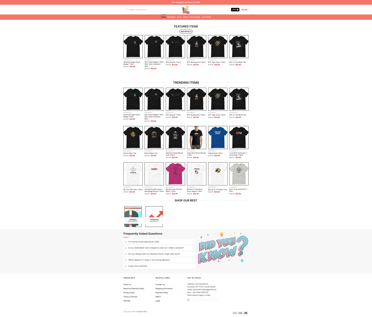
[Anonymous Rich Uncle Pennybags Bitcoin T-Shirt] (154, 173)
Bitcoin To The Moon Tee (217, 189)
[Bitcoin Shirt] (186, 9)
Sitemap (127, 301)
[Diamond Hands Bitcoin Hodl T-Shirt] (175, 137)
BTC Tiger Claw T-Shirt (216, 62)
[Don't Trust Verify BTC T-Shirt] (238, 173)
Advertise (206, 17)
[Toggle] (126, 242)
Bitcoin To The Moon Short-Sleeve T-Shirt (194, 190)
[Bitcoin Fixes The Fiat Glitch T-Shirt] (175, 173)
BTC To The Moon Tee (237, 62)
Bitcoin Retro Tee (151, 153)
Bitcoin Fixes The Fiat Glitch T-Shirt (174, 190)
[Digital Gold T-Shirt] (217, 137)
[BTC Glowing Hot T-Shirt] (196, 46)
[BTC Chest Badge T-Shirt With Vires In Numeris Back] (154, 46)
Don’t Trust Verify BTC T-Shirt (238, 190)
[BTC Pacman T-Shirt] (175, 46)
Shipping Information (164, 289)
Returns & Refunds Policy (134, 289)
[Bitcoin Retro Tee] (154, 137)
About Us (127, 284)
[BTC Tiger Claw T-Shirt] (217, 46)
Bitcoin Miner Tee (129, 153)
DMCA (158, 297)
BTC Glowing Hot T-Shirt (196, 62)
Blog (179, 17)
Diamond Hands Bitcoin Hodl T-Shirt (174, 154)
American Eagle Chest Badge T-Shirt (132, 63)
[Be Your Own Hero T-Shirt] (133, 173)
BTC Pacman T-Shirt (173, 62)
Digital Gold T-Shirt (215, 153)
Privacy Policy (129, 293)
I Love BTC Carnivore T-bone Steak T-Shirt (238, 154)
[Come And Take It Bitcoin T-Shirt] (196, 137)
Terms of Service (130, 297)
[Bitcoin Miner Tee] (133, 137)
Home (163, 17)
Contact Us (160, 284)
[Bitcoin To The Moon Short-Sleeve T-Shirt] (196, 173)
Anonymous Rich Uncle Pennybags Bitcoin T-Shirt (154, 190)
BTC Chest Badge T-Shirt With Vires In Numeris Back (154, 64)
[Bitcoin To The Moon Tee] (217, 173)
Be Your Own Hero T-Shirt (133, 189)
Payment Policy (161, 293)
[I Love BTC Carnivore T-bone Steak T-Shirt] (238, 137)
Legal (157, 301)
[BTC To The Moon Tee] (238, 46)
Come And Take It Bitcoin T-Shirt (196, 154)
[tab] (186, 31)
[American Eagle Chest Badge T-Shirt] (133, 46)
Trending (171, 17)
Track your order (191, 17)
